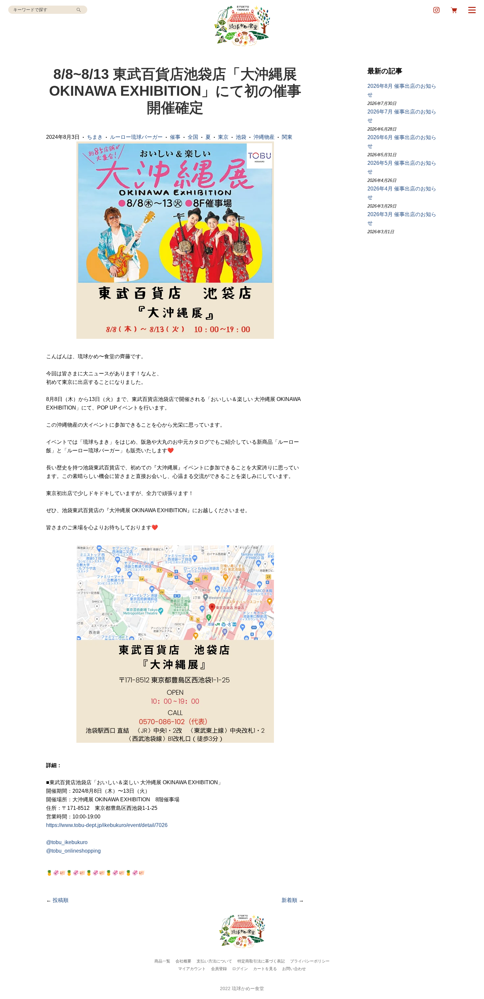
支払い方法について (214, 961)
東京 (223, 137)
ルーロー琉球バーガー (136, 137)
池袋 (241, 137)
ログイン (240, 968)
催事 (175, 137)
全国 (193, 137)
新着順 (289, 900)
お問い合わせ (294, 968)
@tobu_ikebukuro (67, 842)
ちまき (95, 137)
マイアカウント (192, 968)
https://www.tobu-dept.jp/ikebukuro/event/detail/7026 (107, 825)
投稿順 (60, 900)
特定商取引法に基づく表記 (261, 961)
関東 (287, 137)
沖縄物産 (264, 137)
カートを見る (265, 968)
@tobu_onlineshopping (73, 851)
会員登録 (219, 968)
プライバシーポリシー (310, 961)
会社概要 (183, 961)
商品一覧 (162, 961)
